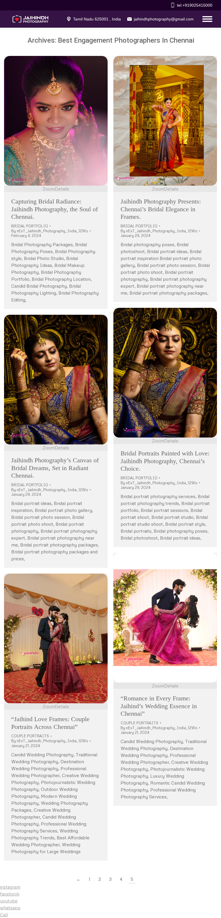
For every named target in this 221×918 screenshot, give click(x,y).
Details (62, 189)
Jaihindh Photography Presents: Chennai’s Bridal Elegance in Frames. (161, 209)
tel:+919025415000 (194, 5)
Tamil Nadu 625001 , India (97, 19)
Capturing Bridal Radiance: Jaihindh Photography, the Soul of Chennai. (54, 209)
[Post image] (56, 121)
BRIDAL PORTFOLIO (29, 226)
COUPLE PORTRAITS (139, 723)
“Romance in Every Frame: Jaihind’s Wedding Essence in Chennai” (159, 706)
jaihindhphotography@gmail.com (164, 19)
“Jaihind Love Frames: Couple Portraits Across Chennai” (50, 722)
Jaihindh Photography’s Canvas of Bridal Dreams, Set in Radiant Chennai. (55, 468)
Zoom (49, 189)
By (49, 231)
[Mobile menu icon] (205, 19)
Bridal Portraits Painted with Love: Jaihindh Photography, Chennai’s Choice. (165, 461)
